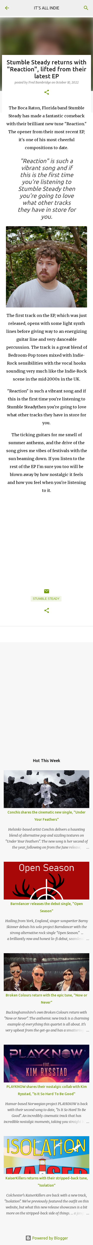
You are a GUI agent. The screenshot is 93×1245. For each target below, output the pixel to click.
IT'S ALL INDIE (46, 8)
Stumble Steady (46, 599)
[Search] (86, 8)
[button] (47, 92)
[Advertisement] (46, 696)
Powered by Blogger (49, 1238)
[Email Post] (47, 593)
